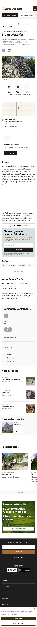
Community (6, 598)
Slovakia (17, 425)
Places (4, 580)
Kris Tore (6, 337)
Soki (8, 51)
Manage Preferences (18, 623)
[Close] (35, 609)
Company (5, 604)
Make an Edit (10, 153)
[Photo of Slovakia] (7, 427)
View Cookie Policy (12, 614)
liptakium (13, 337)
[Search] (30, 8)
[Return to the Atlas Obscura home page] (12, 8)
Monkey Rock (7, 474)
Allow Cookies (18, 618)
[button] (9, 87)
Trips (4, 592)
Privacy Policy (11, 254)
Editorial (5, 586)
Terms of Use (19, 254)
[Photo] (30, 381)
